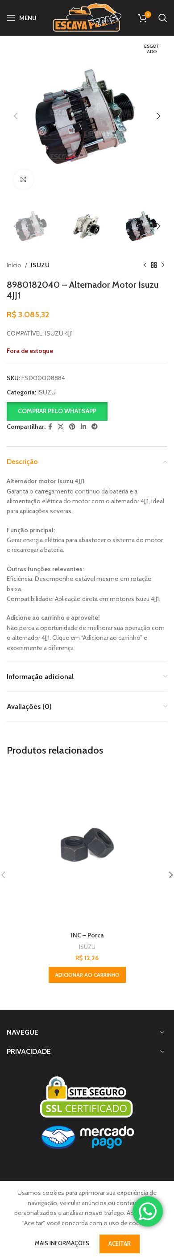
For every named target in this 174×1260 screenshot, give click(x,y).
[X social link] (60, 427)
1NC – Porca (87, 935)
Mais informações (63, 1243)
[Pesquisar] (163, 18)
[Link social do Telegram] (94, 427)
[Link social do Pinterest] (72, 427)
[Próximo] (162, 265)
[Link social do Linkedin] (83, 427)
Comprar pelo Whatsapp (57, 411)
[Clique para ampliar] (23, 180)
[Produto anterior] (145, 265)
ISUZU (40, 265)
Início (14, 265)
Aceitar (119, 1243)
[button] (57, 410)
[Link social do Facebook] (50, 427)
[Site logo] (87, 17)
